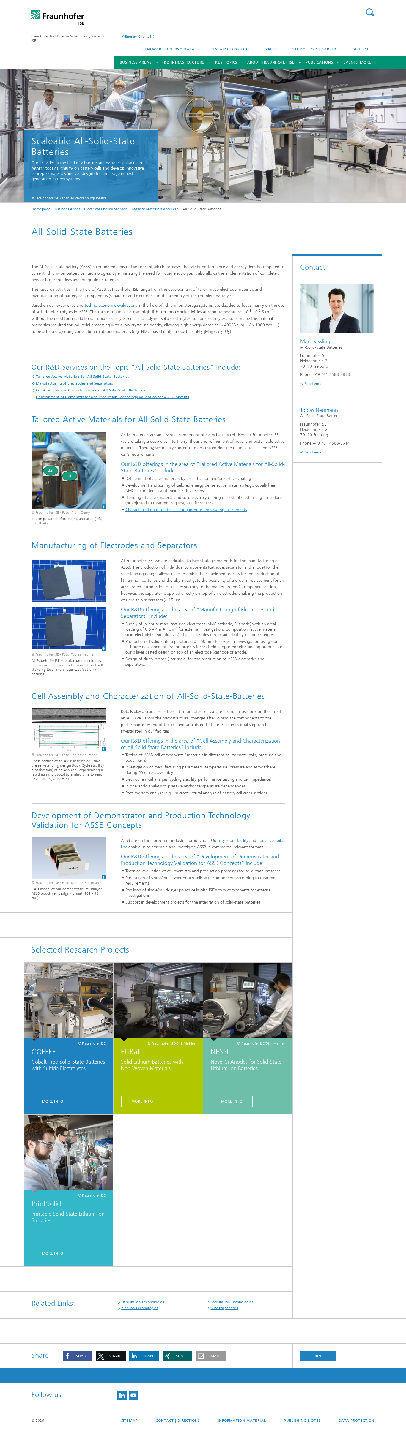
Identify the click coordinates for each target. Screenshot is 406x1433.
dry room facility (233, 840)
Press (271, 49)
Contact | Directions (178, 1420)
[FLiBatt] (158, 1002)
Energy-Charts (137, 36)
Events (350, 62)
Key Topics (226, 62)
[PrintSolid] (68, 1154)
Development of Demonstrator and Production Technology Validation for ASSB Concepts (112, 397)
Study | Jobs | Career (314, 49)
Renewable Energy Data (168, 49)
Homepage (41, 209)
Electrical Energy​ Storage (106, 209)
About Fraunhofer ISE (271, 62)
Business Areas (136, 62)
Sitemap (129, 1420)
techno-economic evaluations (111, 305)
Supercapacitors (224, 1308)
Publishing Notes (302, 1420)
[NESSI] (247, 1002)
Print (318, 1356)
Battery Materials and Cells (155, 209)
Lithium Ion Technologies (142, 1302)
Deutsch (361, 49)
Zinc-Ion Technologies (139, 1308)
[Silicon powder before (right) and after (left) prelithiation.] (69, 470)
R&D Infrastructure (182, 62)
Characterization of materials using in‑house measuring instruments (186, 509)
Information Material (242, 1420)
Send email (314, 384)
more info (52, 1101)
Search (369, 12)
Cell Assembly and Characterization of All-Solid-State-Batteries (90, 390)
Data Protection (357, 1420)
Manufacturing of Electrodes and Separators (74, 383)
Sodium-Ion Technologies (232, 1302)
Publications (319, 62)
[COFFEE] (68, 1002)
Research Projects (230, 49)
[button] (77, 1356)
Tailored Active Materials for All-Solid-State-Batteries (82, 376)
